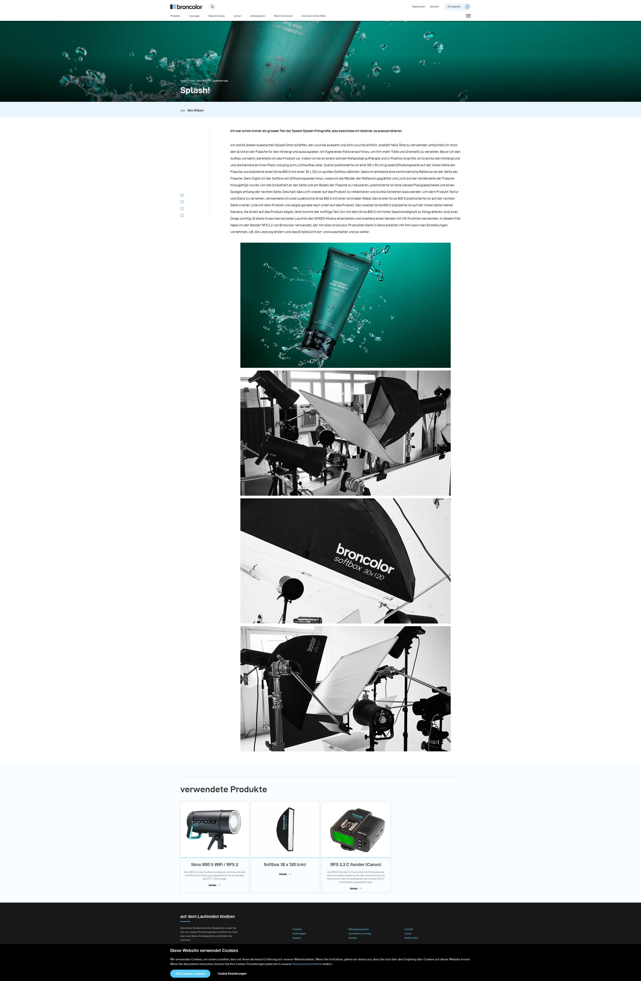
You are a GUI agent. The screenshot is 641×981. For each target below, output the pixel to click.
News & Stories (217, 16)
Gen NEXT (203, 80)
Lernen (237, 16)
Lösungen (194, 16)
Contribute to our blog (360, 933)
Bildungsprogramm (359, 929)
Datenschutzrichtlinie (307, 963)
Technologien (299, 933)
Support (296, 938)
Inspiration (187, 80)
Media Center (411, 938)
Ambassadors (257, 16)
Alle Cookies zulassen (190, 973)
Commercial (220, 80)
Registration (418, 6)
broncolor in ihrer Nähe (314, 16)
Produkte (175, 16)
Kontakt (409, 929)
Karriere (353, 938)
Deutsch (434, 6)
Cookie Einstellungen (232, 973)
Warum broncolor (283, 16)
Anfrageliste (453, 6)
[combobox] (149, 6)
